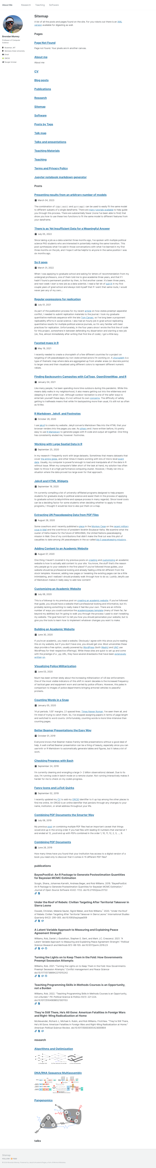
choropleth (118, 358)
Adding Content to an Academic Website (61, 548)
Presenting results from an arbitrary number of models (70, 194)
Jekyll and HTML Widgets (51, 481)
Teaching (40, 5)
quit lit (109, 283)
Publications (42, 89)
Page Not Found (44, 42)
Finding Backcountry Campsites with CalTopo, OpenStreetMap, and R (80, 376)
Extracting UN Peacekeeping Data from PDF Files (66, 514)
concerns (95, 398)
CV (36, 71)
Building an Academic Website (54, 629)
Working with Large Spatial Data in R (58, 444)
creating (93, 560)
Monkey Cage (99, 526)
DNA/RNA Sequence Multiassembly (58, 1072)
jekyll (42, 425)
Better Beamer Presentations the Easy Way (62, 730)
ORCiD (75, 799)
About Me (7, 5)
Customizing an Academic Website (57, 588)
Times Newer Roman (92, 711)
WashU (104, 647)
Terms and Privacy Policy (51, 168)
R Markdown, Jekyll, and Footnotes (57, 413)
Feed (15, 1159)
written (38, 657)
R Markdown (53, 432)
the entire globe (49, 459)
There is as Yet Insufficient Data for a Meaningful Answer (72, 228)
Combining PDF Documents (52, 842)
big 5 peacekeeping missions (111, 539)
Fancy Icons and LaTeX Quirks (54, 787)
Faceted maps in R (46, 343)
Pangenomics (43, 1100)
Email (7, 54)
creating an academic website (92, 600)
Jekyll (31, 1162)
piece (81, 526)
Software (54, 5)
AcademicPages (40, 1162)
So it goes (41, 262)
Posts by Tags (43, 124)
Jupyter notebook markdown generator (60, 177)
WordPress (88, 647)
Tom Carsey (87, 317)
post (50, 826)
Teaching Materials (47, 150)
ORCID (7, 58)
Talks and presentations (50, 141)
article (88, 311)
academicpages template (90, 610)
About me (40, 57)
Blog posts (41, 80)
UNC (116, 647)
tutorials (99, 210)
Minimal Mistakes (59, 1162)
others (83, 428)
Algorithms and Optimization (53, 1048)
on (43, 657)
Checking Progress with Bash (53, 760)
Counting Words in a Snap (51, 700)
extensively (120, 654)
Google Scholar (11, 62)
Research (26, 5)
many (92, 210)
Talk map (40, 133)
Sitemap (39, 106)
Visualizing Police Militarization (55, 666)
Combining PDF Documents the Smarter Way (64, 814)
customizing (108, 560)
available (108, 210)
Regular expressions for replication (57, 299)
